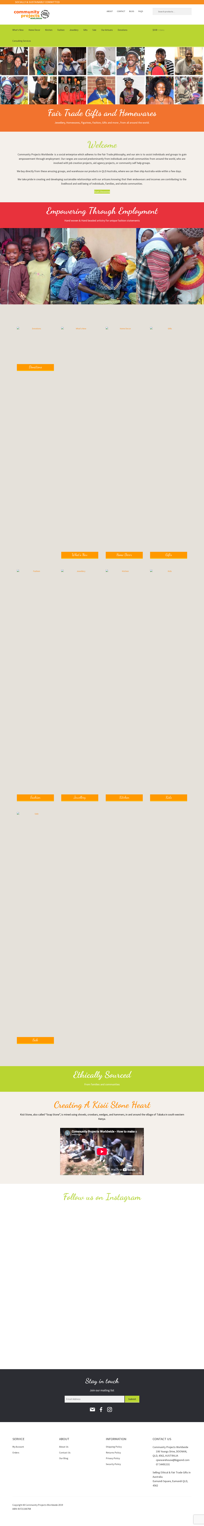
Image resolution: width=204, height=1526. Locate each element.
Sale (94, 29)
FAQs (140, 11)
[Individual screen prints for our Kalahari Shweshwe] (89, 1216)
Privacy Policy (113, 1458)
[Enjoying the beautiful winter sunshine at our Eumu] (14, 1214)
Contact (121, 11)
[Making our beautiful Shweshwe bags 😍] (114, 1212)
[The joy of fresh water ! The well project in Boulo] (64, 1216)
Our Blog (63, 1458)
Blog (131, 11)
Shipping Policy (114, 1446)
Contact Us (64, 1452)
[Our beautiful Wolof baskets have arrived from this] (39, 1221)
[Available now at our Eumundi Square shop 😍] (140, 1212)
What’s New (18, 29)
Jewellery (73, 29)
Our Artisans (107, 29)
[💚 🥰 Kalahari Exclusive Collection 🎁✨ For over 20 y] (190, 1283)
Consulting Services (21, 40)
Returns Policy (113, 1452)
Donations (122, 29)
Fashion (61, 29)
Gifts (85, 29)
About (110, 11)
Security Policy (113, 1464)
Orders (15, 1452)
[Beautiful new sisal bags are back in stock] (165, 1212)
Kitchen (48, 29)
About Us (63, 1446)
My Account (18, 1446)
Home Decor (34, 29)
